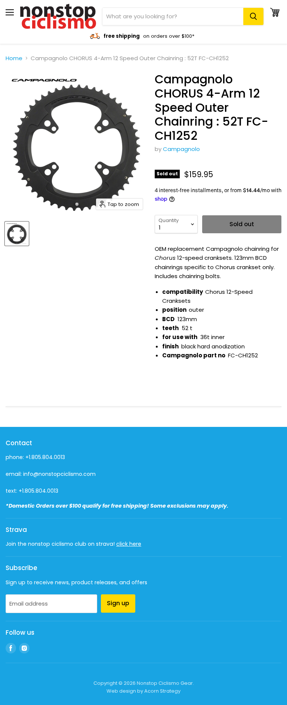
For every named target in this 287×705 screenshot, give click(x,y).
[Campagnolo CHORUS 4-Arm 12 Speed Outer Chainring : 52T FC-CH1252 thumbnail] (17, 234)
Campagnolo (181, 149)
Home (14, 58)
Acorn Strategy (162, 691)
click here (128, 544)
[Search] (253, 16)
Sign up (118, 603)
